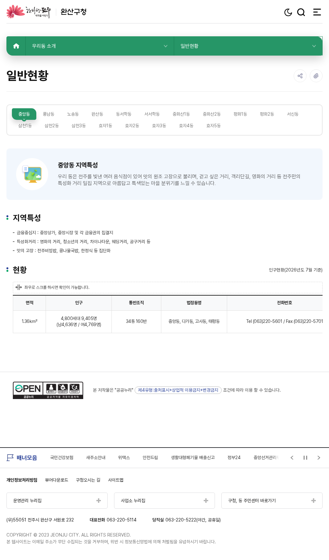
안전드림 (150, 457)
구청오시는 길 (88, 480)
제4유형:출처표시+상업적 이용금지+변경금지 (178, 390)
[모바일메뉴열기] (315, 12)
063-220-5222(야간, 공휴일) (193, 519)
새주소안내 (95, 457)
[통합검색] (301, 12)
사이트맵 (115, 480)
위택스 (124, 457)
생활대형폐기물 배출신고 (193, 457)
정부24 (234, 457)
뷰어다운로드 (56, 480)
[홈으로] (16, 46)
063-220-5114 (122, 519)
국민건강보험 (61, 457)
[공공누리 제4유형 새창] (48, 390)
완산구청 (46, 11)
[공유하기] (300, 75)
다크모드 (289, 12)
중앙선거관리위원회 (270, 457)
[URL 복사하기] (316, 75)
